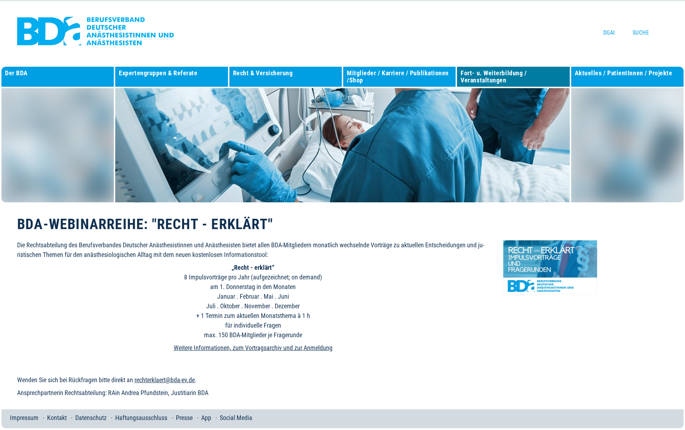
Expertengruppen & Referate (158, 73)
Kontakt (57, 417)
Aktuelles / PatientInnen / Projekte (624, 73)
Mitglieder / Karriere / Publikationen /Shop (398, 76)
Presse (184, 417)
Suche (641, 32)
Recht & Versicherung (263, 73)
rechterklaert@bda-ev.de (165, 380)
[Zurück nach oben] (671, 415)
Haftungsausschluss (141, 417)
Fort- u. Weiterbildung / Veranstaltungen (494, 76)
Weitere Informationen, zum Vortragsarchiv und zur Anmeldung (253, 347)
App (206, 417)
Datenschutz (91, 417)
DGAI (609, 32)
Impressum (24, 417)
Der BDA (16, 73)
